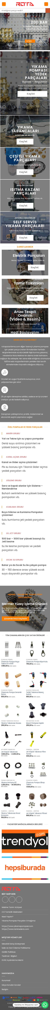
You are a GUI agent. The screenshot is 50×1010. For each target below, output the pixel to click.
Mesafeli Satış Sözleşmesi (13, 943)
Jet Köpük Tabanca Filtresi (36, 813)
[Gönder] (47, 10)
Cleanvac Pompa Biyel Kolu (37, 662)
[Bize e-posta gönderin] (19, 899)
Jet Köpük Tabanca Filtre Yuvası (36, 753)
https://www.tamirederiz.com (15, 929)
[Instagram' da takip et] (12, 899)
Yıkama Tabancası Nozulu (11, 723)
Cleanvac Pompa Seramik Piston (11, 693)
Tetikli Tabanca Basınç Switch (35, 693)
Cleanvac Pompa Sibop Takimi (35, 784)
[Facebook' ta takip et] (5, 899)
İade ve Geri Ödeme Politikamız (16, 948)
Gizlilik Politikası (9, 952)
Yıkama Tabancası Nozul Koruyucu (10, 814)
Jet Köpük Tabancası (9, 752)
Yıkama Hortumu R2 (8, 783)
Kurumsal (6, 980)
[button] (4, 4)
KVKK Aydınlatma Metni (12, 960)
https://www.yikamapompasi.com (17, 926)
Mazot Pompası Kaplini (35, 723)
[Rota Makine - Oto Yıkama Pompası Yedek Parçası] (25, 4)
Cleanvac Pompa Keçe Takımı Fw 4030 (10, 663)
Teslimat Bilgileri (9, 956)
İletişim (5, 989)
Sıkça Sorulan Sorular (11, 985)
